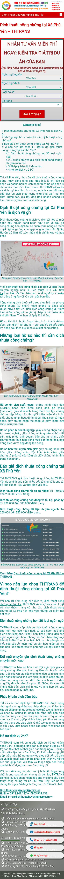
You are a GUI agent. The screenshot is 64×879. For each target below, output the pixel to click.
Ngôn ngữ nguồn (12, 74)
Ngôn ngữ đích (11, 83)
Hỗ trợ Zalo (38, 847)
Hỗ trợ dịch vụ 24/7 (20, 169)
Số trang (7, 101)
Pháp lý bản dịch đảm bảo (24, 166)
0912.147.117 (39, 839)
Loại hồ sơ (8, 92)
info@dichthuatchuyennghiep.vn (47, 831)
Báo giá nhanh (39, 824)
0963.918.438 (51, 839)
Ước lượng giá (32, 114)
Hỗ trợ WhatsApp (40, 855)
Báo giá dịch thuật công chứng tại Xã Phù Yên (30, 143)
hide (37, 124)
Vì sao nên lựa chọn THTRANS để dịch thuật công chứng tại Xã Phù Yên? (32, 148)
